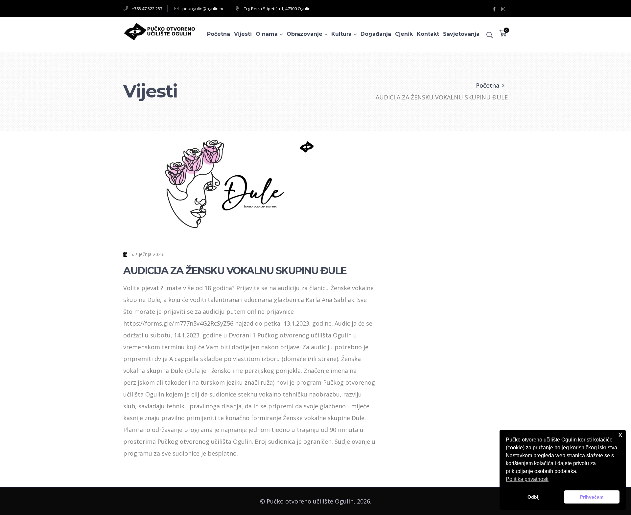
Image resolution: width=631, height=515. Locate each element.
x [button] (620, 434)
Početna (488, 85)
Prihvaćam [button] (591, 497)
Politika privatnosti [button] (527, 479)
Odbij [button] (533, 497)
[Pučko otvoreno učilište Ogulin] (159, 31)
